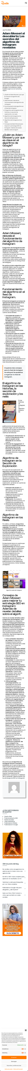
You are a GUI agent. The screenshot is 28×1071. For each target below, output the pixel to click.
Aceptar (14, 1057)
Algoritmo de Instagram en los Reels (13, 121)
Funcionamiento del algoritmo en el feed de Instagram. (14, 107)
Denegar (14, 1061)
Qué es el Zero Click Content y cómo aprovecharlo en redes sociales (12, 895)
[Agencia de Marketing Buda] (5, 3)
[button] (26, 1030)
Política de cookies (9, 1069)
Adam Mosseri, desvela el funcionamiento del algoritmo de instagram (14, 102)
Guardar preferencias (14, 1065)
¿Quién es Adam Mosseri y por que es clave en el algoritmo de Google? (14, 96)
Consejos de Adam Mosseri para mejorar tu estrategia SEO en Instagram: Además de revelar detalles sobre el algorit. (13, 127)
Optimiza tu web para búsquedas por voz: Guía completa (13, 883)
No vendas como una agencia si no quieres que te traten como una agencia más (13, 871)
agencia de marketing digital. (12, 89)
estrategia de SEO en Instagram (14, 778)
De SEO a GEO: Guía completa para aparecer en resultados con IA (13, 878)
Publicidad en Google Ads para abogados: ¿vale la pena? (12, 889)
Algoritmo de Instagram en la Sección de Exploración (13, 117)
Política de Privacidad (18, 1069)
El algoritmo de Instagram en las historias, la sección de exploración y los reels (14, 112)
